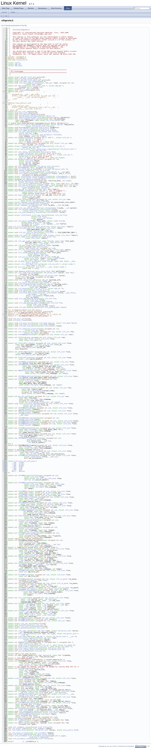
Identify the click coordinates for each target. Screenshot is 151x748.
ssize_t (17, 678)
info (48, 229)
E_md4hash (22, 720)
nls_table (36, 201)
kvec (34, 84)
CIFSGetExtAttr (24, 708)
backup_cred (24, 170)
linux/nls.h (22, 60)
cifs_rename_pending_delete (29, 252)
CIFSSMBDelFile (24, 503)
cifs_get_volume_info (37, 286)
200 (4, 314)
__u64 (62, 172)
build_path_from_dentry (29, 116)
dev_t (14, 471)
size (47, 452)
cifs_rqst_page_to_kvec (28, 83)
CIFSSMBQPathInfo (25, 365)
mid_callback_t (46, 135)
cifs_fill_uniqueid (21, 227)
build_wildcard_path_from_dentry (33, 117)
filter (27, 664)
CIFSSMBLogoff (24, 621)
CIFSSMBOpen (23, 549)
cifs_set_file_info (26, 250)
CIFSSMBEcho (23, 619)
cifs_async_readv (19, 728)
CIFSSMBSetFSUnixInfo (27, 413)
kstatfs (28, 409)
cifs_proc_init (19, 319)
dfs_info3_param (53, 120)
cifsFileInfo (26, 176)
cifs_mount (22, 288)
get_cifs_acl (35, 264)
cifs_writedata (40, 733)
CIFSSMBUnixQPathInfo (27, 379)
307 (4, 468)
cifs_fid (58, 215)
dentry (49, 116)
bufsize (28, 682)
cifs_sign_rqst (24, 631)
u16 (20, 363)
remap (62, 369)
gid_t (34, 262)
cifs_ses (65, 137)
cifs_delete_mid (25, 129)
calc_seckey (23, 651)
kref (40, 727)
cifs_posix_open (24, 221)
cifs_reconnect (24, 166)
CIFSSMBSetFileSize (26, 455)
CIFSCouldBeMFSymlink (28, 713)
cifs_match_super (25, 283)
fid (65, 215)
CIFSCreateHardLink (26, 516)
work (51, 734)
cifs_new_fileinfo (40, 215)
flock (41, 211)
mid (52, 129)
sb (40, 222)
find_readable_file (41, 178)
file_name (34, 452)
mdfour (20, 718)
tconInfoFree (24, 628)
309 (4, 471)
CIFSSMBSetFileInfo (26, 434)
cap (25, 415)
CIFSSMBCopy (23, 668)
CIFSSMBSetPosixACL (26, 703)
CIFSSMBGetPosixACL (26, 697)
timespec (24, 202)
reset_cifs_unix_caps (28, 403)
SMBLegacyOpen (24, 556)
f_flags (36, 224)
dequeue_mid (24, 271)
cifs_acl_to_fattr (25, 257)
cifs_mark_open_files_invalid (31, 291)
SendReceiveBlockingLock (28, 159)
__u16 (56, 224)
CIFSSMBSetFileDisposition (29, 438)
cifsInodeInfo (51, 172)
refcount (47, 727)
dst (53, 183)
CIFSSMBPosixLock (25, 610)
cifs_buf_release (26, 78)
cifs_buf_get (34, 77)
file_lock (33, 211)
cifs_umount (24, 290)
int (29, 206)
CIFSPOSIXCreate (24, 563)
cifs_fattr (61, 227)
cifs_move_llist (25, 323)
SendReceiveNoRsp (25, 143)
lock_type (52, 599)
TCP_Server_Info (38, 86)
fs (1, 16)
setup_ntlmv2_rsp (25, 646)
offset (67, 173)
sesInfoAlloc (35, 623)
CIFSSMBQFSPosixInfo (26, 424)
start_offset (35, 613)
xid (51, 143)
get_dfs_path (23, 396)
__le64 (47, 202)
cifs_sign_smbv (24, 634)
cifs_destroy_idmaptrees (29, 114)
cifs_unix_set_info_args (24, 461)
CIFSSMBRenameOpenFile (27, 510)
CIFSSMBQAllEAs (28, 678)
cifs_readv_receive (20, 730)
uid (20, 468)
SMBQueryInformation (26, 370)
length (50, 168)
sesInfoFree (24, 625)
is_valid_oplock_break (28, 169)
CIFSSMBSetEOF (24, 451)
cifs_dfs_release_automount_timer (33, 311)
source (51, 323)
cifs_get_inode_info (26, 241)
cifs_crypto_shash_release (30, 649)
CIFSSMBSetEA (23, 685)
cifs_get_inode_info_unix (28, 245)
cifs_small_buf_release (28, 81)
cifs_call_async (24, 132)
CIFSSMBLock (23, 603)
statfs (17, 63)
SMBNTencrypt (23, 642)
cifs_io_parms (62, 579)
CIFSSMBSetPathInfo (26, 428)
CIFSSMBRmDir (23, 494)
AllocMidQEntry (38, 124)
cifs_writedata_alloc (37, 736)
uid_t (28, 262)
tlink (49, 218)
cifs (6, 16)
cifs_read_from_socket (27, 273)
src (68, 183)
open (49, 301)
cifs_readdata (39, 728)
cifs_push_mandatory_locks (29, 212)
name (31, 493)
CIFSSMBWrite (23, 583)
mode (48, 222)
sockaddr (46, 183)
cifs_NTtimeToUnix (36, 202)
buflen (47, 544)
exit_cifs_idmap (25, 113)
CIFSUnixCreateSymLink (27, 527)
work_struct (42, 734)
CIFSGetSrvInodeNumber (27, 590)
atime (21, 464)
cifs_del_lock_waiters (28, 326)
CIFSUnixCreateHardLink (27, 520)
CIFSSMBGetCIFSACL (25, 691)
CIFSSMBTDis (23, 618)
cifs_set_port (24, 185)
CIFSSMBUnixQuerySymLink (28, 533)
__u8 (40, 294)
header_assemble (25, 191)
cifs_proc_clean (19, 320)
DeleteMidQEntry (25, 127)
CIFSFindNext (23, 352)
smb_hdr (24, 77)
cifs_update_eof (25, 173)
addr (47, 185)
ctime (21, 462)
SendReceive (23, 137)
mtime (21, 465)
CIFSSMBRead (23, 579)
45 (4, 91)
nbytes (34, 580)
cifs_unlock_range (25, 209)
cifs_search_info (29, 347)
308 (4, 470)
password (47, 655)
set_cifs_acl (23, 267)
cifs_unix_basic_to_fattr (29, 228)
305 (4, 465)
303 (4, 462)
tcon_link (41, 218)
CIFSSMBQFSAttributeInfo (28, 418)
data (40, 242)
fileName (33, 429)
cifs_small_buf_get (37, 80)
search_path (42, 247)
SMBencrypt (22, 723)
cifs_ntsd (25, 264)
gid (20, 470)
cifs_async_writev (19, 733)
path (36, 260)
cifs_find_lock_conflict (29, 293)
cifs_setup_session (26, 332)
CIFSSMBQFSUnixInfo (26, 422)
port (74, 185)
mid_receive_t (24, 135)
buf (32, 168)
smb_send (21, 86)
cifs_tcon (29, 160)
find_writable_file (41, 176)
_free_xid (23, 90)
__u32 (67, 208)
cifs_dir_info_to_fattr (28, 232)
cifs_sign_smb (24, 636)
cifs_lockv (22, 598)
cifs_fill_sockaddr (26, 186)
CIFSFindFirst (24, 343)
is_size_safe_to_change (28, 172)
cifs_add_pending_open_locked (31, 303)
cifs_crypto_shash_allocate (29, 648)
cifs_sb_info (41, 170)
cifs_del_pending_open (28, 307)
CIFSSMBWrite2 (24, 587)
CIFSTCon (21, 337)
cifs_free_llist (25, 324)
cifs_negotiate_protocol (28, 329)
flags (42, 136)
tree (31, 339)
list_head (43, 323)
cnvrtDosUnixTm (35, 205)
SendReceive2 (23, 155)
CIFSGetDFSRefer (24, 388)
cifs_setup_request (40, 146)
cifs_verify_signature (27, 638)
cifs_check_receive (26, 152)
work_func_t (34, 737)
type (44, 294)
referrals (45, 402)
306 (4, 467)
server (50, 126)
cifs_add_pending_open (28, 298)
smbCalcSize (31, 179)
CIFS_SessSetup (24, 199)
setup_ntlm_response (26, 645)
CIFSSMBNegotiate (25, 334)
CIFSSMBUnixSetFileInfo (27, 475)
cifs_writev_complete (21, 734)
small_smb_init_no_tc (27, 195)
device (21, 471)
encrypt (30, 657)
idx (72, 83)
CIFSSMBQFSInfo (24, 408)
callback (57, 135)
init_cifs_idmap (24, 111)
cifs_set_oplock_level (28, 208)
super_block (32, 222)
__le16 (44, 205)
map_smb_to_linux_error (27, 189)
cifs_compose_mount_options (31, 119)
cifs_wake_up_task (26, 130)
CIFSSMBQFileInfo (25, 362)
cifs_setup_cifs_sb (27, 280)
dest (74, 323)
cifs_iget (31, 237)
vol (38, 406)
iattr (62, 250)
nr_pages (62, 736)
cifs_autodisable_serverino (30, 711)
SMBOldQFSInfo (24, 411)
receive (35, 135)
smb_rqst (18, 65)
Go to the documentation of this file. (14, 25)
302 (4, 461)
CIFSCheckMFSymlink (26, 714)
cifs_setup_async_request (42, 149)
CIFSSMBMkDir (23, 491)
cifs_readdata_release (22, 727)
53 (4, 103)
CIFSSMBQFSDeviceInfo (27, 421)
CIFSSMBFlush (23, 575)
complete (43, 737)
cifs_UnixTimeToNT (25, 204)
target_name (49, 511)
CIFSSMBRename (24, 506)
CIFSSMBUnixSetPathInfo (27, 483)
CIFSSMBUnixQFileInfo (27, 376)
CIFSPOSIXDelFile (25, 497)
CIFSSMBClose (23, 570)
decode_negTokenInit (26, 181)
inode (55, 221)
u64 (15, 204)
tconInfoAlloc (36, 626)
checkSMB (21, 168)
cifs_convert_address (27, 183)
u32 (39, 265)
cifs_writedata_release (22, 738)
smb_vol (17, 64)
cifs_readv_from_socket (27, 275)
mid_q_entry (25, 124)
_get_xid (29, 88)
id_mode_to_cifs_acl (26, 261)
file (39, 216)
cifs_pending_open (37, 301)
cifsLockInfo (37, 296)
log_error (56, 153)
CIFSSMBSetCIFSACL (25, 694)
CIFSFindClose (24, 357)
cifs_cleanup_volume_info (29, 284)
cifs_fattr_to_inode (27, 235)
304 (4, 464)
